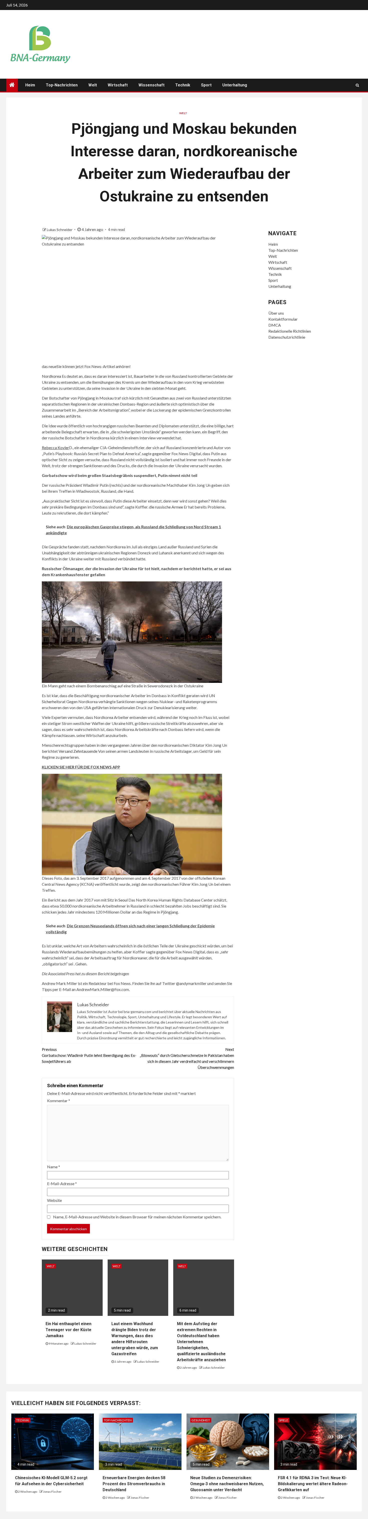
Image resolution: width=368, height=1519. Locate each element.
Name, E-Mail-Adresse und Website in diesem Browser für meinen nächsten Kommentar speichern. (137, 1216)
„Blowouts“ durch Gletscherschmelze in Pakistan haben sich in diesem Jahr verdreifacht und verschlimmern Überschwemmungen (187, 1058)
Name (53, 1166)
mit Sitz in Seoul (114, 900)
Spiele (283, 1420)
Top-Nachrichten (62, 85)
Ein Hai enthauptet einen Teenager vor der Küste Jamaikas (68, 1329)
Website (54, 1200)
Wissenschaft (151, 85)
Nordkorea (51, 376)
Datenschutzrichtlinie (286, 337)
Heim (30, 85)
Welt (92, 85)
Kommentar (58, 1100)
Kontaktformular (283, 319)
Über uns (276, 313)
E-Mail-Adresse (62, 1183)
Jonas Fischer (52, 1491)
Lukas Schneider (60, 229)
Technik (182, 85)
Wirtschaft (118, 85)
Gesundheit (201, 1420)
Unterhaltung (234, 85)
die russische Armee (166, 506)
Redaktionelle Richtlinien (289, 331)
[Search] (357, 85)
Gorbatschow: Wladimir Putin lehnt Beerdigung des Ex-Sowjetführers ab (89, 1055)
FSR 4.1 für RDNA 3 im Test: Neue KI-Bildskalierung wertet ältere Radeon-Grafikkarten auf (313, 1483)
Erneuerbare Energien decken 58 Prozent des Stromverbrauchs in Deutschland (134, 1483)
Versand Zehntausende (78, 751)
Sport (206, 85)
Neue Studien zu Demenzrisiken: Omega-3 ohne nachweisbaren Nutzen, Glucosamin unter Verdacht (227, 1483)
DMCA (274, 325)
